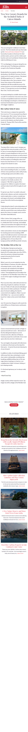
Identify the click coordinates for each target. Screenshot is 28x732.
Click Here (14, 405)
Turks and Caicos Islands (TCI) (13, 52)
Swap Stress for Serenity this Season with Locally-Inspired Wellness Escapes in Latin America (14, 442)
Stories (7, 10)
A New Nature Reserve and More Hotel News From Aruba (14, 512)
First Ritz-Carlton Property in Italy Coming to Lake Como (14, 546)
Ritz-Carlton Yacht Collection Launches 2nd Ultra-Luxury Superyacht (14, 477)
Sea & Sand (15, 22)
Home (2, 10)
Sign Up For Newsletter (23, 1)
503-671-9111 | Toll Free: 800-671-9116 (9, 3)
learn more (21, 450)
